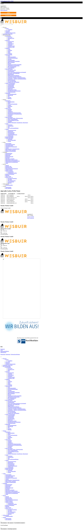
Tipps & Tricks (8, 176)
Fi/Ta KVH (10, 37)
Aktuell (4, 517)
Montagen (7, 175)
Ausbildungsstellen (9, 185)
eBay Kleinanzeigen (12, 180)
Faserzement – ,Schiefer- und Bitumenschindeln (17, 78)
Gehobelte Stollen (11, 45)
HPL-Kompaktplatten (12, 66)
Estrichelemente (11, 86)
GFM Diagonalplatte (12, 56)
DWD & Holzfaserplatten (13, 58)
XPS (9, 96)
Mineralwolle (10, 95)
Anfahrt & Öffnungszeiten (10, 32)
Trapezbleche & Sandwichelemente (14, 76)
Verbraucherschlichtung (15, 354)
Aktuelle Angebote (9, 169)
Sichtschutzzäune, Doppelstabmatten (12, 148)
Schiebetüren (10, 111)
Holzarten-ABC (8, 166)
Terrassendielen (8, 143)
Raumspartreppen (11, 132)
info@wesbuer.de (3, 1)
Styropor (9, 97)
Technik (9, 141)
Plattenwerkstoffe (8, 54)
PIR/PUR (9, 98)
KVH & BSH (8, 36)
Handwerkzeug (8, 154)
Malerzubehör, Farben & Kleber (11, 159)
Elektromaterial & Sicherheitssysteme (12, 160)
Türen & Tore (8, 108)
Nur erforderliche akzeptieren (20, 522)
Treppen (7, 129)
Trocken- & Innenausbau (10, 83)
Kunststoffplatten (11, 67)
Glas (9, 127)
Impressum (2, 349)
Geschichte (7, 31)
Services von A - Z (9, 177)
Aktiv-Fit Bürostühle (12, 140)
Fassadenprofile (11, 41)
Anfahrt (8, 12)
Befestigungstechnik (9, 156)
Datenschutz (2, 354)
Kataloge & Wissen (9, 170)
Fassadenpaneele (11, 71)
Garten (4, 473)
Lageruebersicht (11, 181)
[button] (0, 25)
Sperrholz (9, 59)
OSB (9, 55)
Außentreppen (10, 135)
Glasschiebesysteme (9, 145)
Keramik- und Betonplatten (10, 151)
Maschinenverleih (8, 167)
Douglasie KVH (11, 38)
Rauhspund (10, 44)
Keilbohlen (10, 53)
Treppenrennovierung (12, 130)
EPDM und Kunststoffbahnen (13, 75)
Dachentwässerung (11, 79)
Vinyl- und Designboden (12, 104)
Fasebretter (10, 42)
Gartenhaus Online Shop (7, 33)
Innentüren (10, 109)
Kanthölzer (10, 50)
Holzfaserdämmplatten (12, 94)
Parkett (9, 102)
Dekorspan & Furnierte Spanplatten (14, 64)
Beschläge (10, 116)
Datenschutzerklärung (4, 351)
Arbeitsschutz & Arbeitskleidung (11, 162)
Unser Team (7, 30)
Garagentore (10, 114)
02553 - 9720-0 (10, 1)
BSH (9, 39)
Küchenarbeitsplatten (9, 136)
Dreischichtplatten (11, 60)
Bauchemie (7, 157)
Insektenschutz (10, 125)
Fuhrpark (7, 165)
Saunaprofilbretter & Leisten (13, 120)
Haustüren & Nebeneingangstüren (14, 112)
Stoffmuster (10, 139)
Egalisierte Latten (11, 47)
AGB (1, 350)
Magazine (10, 182)
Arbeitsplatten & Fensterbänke (13, 65)
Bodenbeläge (8, 100)
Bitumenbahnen (11, 74)
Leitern (6, 163)
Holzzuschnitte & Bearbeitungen (11, 168)
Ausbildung (10, 29)
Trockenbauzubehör (11, 91)
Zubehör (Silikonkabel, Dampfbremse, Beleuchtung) (18, 122)
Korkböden (10, 106)
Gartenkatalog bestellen (12, 173)
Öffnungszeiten (8, 187)
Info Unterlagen (8, 188)
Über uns (4, 358)
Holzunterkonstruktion (12, 89)
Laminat (9, 105)
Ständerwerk (10, 88)
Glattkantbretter (11, 43)
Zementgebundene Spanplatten (14, 61)
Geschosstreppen (11, 133)
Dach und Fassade (9, 68)
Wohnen (4, 430)
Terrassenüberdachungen (10, 144)
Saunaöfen (10, 121)
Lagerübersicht (10, 171)
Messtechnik (7, 155)
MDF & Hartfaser (11, 62)
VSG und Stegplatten (12, 81)
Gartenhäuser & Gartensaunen (11, 146)
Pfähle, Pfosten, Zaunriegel (10, 150)
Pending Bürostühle (9, 137)
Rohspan (9, 63)
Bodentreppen (10, 131)
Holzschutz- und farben (9, 158)
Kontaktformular (8, 15)
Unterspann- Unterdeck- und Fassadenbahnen (16, 77)
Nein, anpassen (10, 522)
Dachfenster (10, 124)
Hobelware (7, 40)
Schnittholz (7, 48)
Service (4, 495)
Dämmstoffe (7, 93)
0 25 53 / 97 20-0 (30, 216)
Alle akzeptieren (4, 522)
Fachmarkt (5, 483)
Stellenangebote (6, 515)
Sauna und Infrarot (9, 117)
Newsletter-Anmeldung (12, 178)
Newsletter (10, 179)
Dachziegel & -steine (12, 70)
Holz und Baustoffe (6, 366)
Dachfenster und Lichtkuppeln (13, 73)
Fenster (6, 123)
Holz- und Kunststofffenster (13, 128)
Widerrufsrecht (3, 352)
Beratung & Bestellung (9, 174)
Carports (7, 147)
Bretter (9, 51)
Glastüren (9, 110)
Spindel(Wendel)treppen (12, 134)
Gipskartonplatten (11, 84)
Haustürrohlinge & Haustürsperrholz (15, 113)
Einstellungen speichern (12, 528)
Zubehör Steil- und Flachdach (13, 82)
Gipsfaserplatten (11, 85)
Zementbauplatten (11, 87)
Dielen (9, 52)
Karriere (7, 28)
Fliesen (9, 107)
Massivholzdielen (11, 101)
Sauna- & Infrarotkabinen (13, 119)
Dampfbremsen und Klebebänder (14, 90)
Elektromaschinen (8, 153)
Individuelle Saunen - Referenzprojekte (15, 118)
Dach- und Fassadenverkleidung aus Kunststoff (17, 72)
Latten (9, 49)
